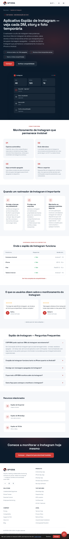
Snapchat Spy (39, 494)
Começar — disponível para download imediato (34, 455)
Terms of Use (39, 511)
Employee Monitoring (9, 500)
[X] (13, 483)
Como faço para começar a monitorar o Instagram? (24, 383)
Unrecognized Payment (42, 523)
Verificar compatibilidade (26, 64)
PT (53, 3)
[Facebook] (5, 483)
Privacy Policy (39, 514)
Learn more (37, 536)
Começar (9, 64)
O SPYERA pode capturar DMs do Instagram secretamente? (27, 342)
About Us (6, 520)
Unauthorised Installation (43, 520)
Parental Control (8, 497)
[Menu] (64, 3)
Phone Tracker (7, 494)
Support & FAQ (7, 517)
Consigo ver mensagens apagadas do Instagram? (24, 368)
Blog (4, 523)
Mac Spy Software (41, 483)
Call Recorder (39, 500)
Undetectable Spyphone (10, 491)
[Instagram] (9, 483)
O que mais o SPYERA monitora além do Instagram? (24, 375)
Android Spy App (40, 472)
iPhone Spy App (40, 475)
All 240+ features (40, 503)
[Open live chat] (64, 534)
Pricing (5, 511)
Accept (56, 536)
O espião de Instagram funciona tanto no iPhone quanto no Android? (30, 360)
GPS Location (39, 497)
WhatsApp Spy (40, 491)
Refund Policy (39, 517)
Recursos (6, 10)
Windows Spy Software (42, 480)
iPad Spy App (39, 478)
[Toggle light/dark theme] (59, 3)
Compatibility (7, 514)
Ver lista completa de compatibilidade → (34, 278)
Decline (48, 536)
